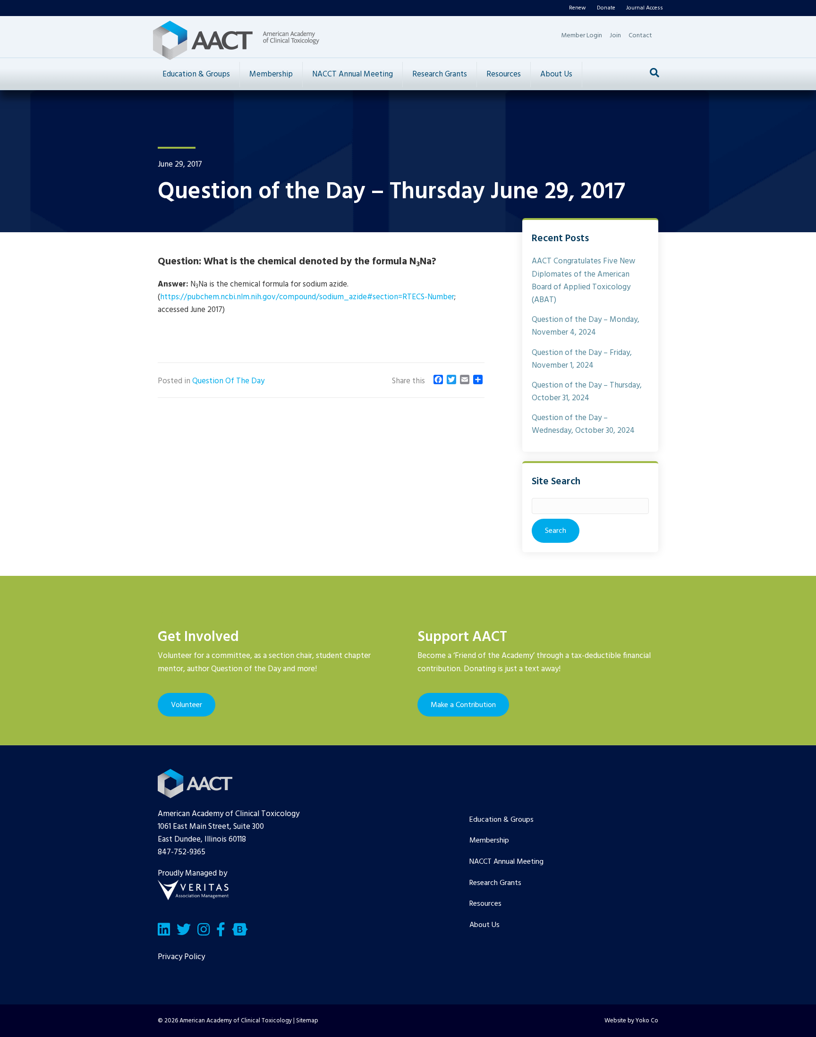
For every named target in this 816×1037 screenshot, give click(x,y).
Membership (271, 74)
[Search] (654, 72)
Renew (577, 8)
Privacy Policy (181, 957)
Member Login (581, 35)
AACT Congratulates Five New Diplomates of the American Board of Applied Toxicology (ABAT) (583, 280)
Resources (503, 74)
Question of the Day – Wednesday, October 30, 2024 (583, 424)
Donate (606, 8)
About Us (556, 74)
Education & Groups (196, 74)
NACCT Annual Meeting (352, 74)
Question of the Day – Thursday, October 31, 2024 (587, 392)
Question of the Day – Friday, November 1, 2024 (582, 359)
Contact (640, 35)
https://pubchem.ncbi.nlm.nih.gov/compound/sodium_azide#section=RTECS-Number (307, 297)
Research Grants (439, 74)
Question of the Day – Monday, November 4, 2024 (585, 326)
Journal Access (644, 8)
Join (615, 35)
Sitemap (307, 1021)
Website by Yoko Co (631, 1021)
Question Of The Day (228, 381)
